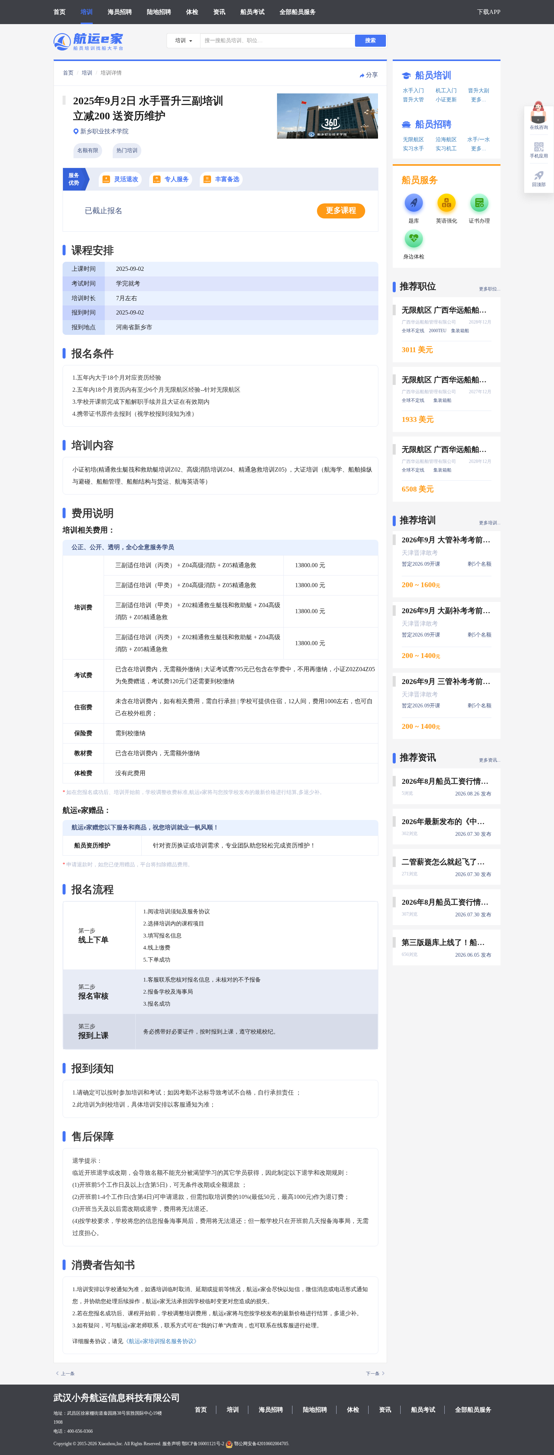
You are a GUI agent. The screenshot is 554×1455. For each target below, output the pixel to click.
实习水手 (413, 148)
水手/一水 (478, 139)
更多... (478, 99)
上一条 (68, 1373)
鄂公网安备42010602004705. (261, 1443)
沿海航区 (446, 139)
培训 (87, 12)
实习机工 (446, 148)
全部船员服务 (298, 12)
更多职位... (489, 289)
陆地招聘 (159, 12)
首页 (60, 12)
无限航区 (413, 139)
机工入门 (446, 90)
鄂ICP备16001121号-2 (203, 1443)
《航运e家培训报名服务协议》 (161, 1341)
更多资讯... (489, 760)
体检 (192, 12)
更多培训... (489, 522)
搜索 (370, 40)
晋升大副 (478, 90)
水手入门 (413, 90)
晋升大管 (413, 99)
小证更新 (446, 99)
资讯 (219, 12)
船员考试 (252, 12)
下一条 (373, 1373)
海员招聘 (120, 12)
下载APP (488, 12)
